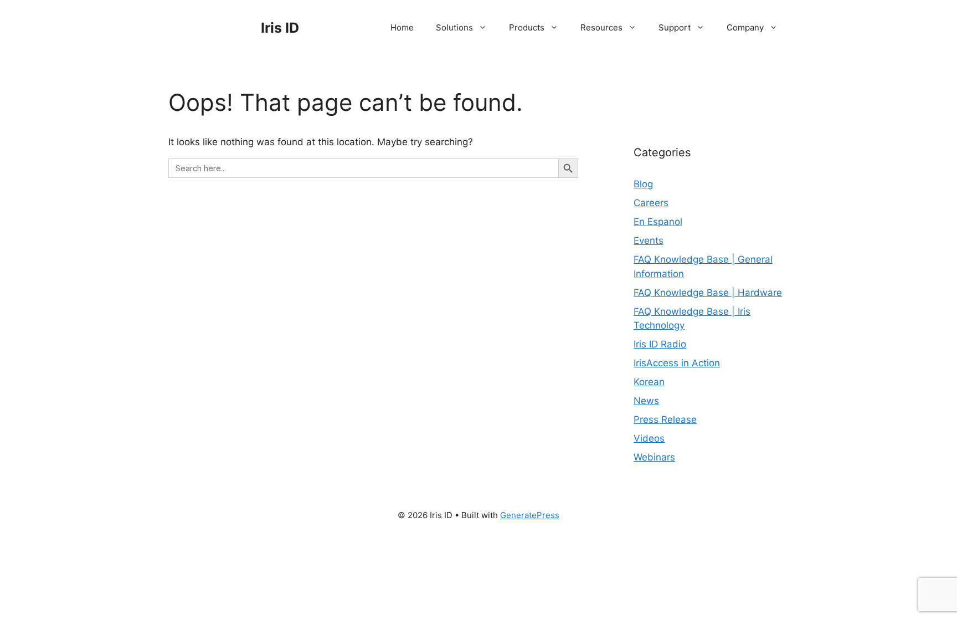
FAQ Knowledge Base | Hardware (708, 292)
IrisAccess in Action (677, 363)
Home (402, 27)
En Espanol (658, 221)
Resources (601, 27)
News (646, 400)
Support (674, 27)
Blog (643, 184)
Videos (649, 438)
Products (526, 27)
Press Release (665, 419)
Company (745, 27)
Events (648, 240)
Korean (649, 381)
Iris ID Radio (660, 344)
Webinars (654, 457)
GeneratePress (529, 515)
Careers (651, 202)
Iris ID (280, 27)
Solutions (454, 27)
